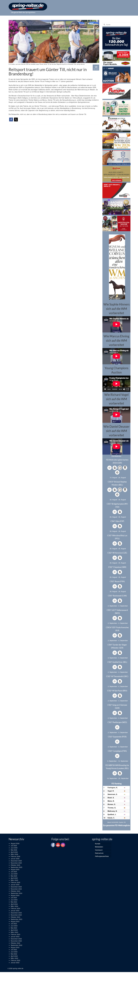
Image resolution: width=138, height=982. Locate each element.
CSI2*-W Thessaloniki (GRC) (117, 676)
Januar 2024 (15, 910)
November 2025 (16, 863)
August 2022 (15, 947)
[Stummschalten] (124, 389)
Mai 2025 (14, 876)
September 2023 (16, 919)
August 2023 (15, 921)
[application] (116, 383)
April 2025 (14, 878)
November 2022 (16, 941)
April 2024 (14, 904)
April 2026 (14, 852)
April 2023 (14, 930)
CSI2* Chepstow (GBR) (117, 567)
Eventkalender (116, 456)
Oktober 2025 (15, 865)
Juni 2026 (14, 848)
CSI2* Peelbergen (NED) (117, 722)
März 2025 (14, 880)
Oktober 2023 (15, 917)
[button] (11, 119)
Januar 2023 (15, 936)
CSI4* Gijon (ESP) (117, 521)
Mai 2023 (14, 928)
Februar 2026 (15, 856)
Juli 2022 (14, 949)
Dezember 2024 (16, 887)
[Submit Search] (104, 24)
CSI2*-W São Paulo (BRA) (117, 691)
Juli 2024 (14, 897)
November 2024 (16, 889)
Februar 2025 (15, 882)
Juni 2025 (14, 874)
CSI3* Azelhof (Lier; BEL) (117, 662)
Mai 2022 (14, 954)
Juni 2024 (14, 900)
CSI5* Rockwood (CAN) (117, 596)
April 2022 (14, 956)
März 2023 (14, 932)
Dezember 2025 (16, 861)
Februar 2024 (15, 908)
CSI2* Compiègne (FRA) (117, 751)
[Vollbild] (128, 389)
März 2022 (14, 958)
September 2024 (16, 893)
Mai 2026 (14, 850)
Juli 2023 (14, 923)
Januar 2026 (15, 858)
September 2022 (16, 945)
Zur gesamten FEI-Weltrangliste (116, 825)
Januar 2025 (15, 884)
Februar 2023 (15, 934)
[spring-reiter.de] (28, 7)
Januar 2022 (15, 962)
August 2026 (15, 843)
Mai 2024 (14, 902)
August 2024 (15, 895)
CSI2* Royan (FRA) (117, 581)
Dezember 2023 (16, 913)
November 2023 (16, 915)
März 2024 (14, 906)
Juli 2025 (14, 871)
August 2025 (15, 869)
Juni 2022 (14, 952)
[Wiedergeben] (105, 389)
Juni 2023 (14, 926)
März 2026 (14, 854)
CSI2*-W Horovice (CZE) (117, 553)
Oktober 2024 (15, 891)
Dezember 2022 (16, 939)
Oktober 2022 (15, 943)
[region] (116, 266)
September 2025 (16, 867)
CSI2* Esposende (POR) (117, 737)
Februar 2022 (15, 960)
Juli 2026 (14, 845)
